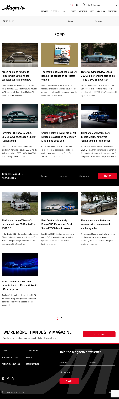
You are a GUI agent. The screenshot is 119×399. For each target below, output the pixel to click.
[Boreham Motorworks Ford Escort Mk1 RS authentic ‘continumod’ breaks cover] (99, 116)
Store (65, 11)
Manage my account (10, 357)
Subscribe (55, 11)
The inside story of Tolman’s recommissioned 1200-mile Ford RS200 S (19, 224)
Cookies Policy (32, 350)
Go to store (99, 334)
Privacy (29, 357)
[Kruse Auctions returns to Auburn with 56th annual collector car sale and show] (20, 55)
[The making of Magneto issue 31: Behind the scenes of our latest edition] (59, 55)
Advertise (83, 11)
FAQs (92, 11)
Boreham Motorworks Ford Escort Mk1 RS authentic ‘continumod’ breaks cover (95, 137)
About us (101, 11)
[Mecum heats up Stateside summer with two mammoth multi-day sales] (99, 203)
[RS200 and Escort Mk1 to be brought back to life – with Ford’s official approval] (20, 264)
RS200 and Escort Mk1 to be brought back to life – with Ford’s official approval (20, 285)
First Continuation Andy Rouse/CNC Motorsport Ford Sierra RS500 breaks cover (56, 224)
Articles (44, 11)
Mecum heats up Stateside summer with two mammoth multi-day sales (96, 224)
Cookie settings (32, 364)
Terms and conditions (11, 364)
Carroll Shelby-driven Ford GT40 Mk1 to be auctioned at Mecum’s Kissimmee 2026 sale (58, 137)
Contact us (112, 11)
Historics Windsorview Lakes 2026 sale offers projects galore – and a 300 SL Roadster (98, 75)
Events (73, 11)
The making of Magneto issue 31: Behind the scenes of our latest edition (59, 75)
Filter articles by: (8, 20)
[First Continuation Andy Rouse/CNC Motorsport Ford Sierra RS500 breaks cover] (59, 203)
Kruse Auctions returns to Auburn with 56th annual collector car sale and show (16, 75)
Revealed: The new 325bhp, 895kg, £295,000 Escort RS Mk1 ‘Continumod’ (19, 137)
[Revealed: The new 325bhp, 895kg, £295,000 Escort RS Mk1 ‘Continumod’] (20, 116)
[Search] (116, 5)
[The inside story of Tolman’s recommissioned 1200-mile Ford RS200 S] (20, 203)
